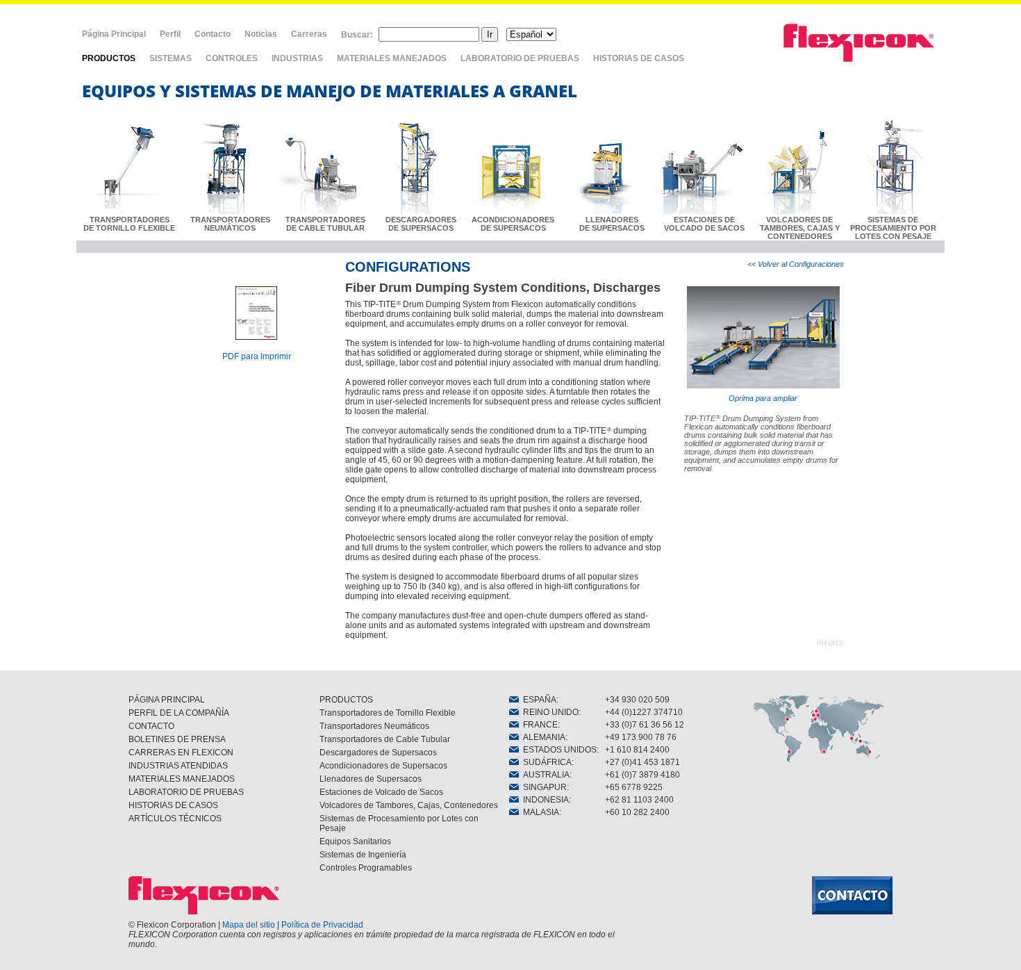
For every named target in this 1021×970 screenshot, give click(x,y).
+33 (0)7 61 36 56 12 (644, 725)
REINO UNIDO (549, 712)
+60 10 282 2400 (637, 812)
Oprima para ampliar (763, 398)
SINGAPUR (543, 787)
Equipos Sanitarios (355, 841)
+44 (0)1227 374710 (644, 712)
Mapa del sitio (248, 925)
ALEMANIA (542, 737)
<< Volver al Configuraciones (795, 264)
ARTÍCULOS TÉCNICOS (175, 818)
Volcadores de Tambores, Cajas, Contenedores (408, 805)
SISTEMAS (170, 58)
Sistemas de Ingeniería (362, 855)
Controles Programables (365, 868)
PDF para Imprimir (256, 356)
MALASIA (539, 812)
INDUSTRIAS (297, 58)
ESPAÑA (537, 700)
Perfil (170, 34)
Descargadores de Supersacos (378, 752)
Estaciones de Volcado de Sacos (381, 792)
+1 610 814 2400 (637, 750)
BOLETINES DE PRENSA (177, 739)
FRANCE (538, 725)
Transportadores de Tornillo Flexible (387, 713)
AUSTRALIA (544, 775)
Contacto (212, 34)
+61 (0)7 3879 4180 (642, 775)
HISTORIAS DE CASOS (638, 58)
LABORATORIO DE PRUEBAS (519, 58)
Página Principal (114, 34)
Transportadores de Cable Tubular (384, 739)
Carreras (309, 34)
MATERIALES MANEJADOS (392, 58)
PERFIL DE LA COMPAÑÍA (178, 713)
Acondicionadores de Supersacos (383, 766)
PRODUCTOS (108, 58)
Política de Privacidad (322, 925)
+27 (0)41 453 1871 (642, 762)
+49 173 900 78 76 (640, 737)
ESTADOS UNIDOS (558, 750)
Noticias (260, 34)
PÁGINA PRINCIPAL (166, 700)
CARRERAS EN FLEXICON (180, 752)
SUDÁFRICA (545, 762)
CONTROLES (232, 58)
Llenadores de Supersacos (370, 779)
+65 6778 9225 (634, 787)
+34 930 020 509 (637, 700)
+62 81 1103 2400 (639, 800)
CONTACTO (151, 726)
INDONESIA (544, 800)
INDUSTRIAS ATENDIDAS (178, 766)
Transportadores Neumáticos (374, 726)
